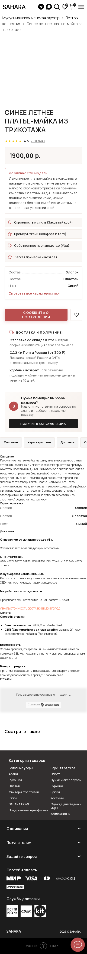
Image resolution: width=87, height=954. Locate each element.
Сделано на (34, 704)
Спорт (55, 774)
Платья (14, 786)
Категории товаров (27, 760)
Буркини (56, 786)
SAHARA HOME (19, 804)
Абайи (13, 774)
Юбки (13, 798)
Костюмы (57, 798)
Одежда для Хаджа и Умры (66, 806)
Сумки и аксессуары (66, 780)
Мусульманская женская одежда (31, 17)
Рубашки (15, 780)
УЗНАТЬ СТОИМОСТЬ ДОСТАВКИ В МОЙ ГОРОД (30, 608)
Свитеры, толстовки (24, 792)
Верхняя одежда (63, 768)
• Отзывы (38, 141)
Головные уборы (21, 768)
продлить (64, 695)
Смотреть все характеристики (34, 293)
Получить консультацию (43, 424)
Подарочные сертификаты (28, 810)
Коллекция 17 (60, 814)
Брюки (55, 792)
